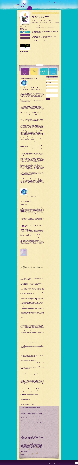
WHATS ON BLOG (24, 226)
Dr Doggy (48, 13)
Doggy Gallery (42, 13)
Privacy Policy (24, 461)
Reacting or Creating (23, 53)
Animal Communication (57, 5)
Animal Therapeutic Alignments (37, 5)
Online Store (35, 13)
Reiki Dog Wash (50, 5)
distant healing (41, 234)
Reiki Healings (43, 5)
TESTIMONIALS (55, 13)
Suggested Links (20, 461)
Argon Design (58, 463)
